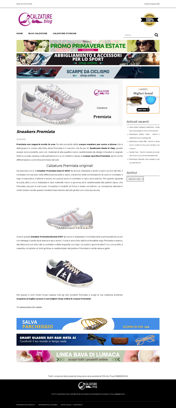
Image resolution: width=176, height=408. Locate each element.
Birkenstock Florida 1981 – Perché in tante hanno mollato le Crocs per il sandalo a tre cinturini (144, 144)
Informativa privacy (25, 405)
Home (19, 33)
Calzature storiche (64, 33)
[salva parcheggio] (88, 328)
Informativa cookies (48, 405)
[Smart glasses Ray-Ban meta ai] (88, 343)
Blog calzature (37, 33)
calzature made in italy (27, 307)
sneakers (39, 307)
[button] (156, 35)
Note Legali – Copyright (72, 405)
